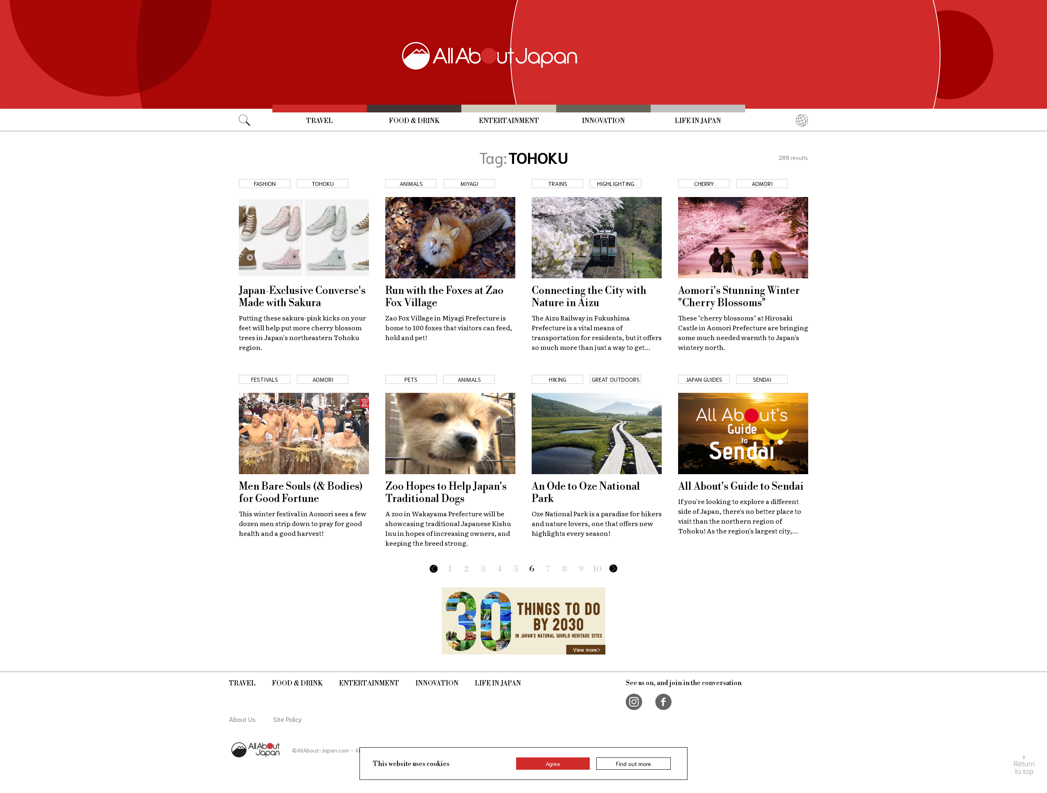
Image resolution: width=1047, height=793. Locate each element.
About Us (242, 719)
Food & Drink (414, 121)
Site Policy (287, 719)
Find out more (633, 763)
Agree (553, 763)
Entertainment (509, 121)
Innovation (603, 121)
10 (597, 569)
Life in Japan (698, 121)
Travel (319, 121)
